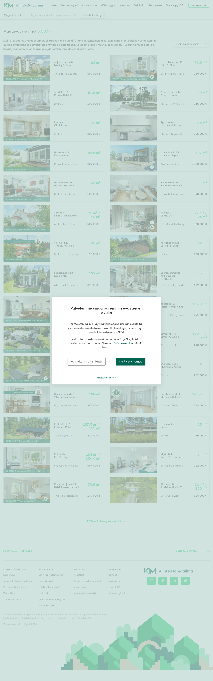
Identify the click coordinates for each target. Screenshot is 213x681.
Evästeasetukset (124, 343)
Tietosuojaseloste (105, 377)
